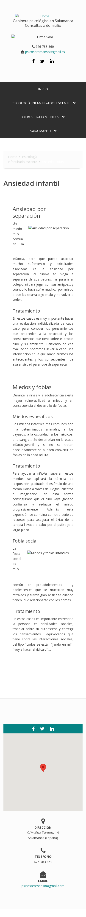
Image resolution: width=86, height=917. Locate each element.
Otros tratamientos (40, 117)
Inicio (43, 89)
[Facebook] (33, 61)
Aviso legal (27, 913)
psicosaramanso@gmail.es (44, 52)
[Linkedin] (52, 61)
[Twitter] (42, 61)
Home (12, 157)
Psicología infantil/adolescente (40, 103)
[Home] (43, 14)
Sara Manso (40, 131)
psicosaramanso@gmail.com (43, 886)
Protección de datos (53, 913)
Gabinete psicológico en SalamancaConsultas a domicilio (43, 23)
